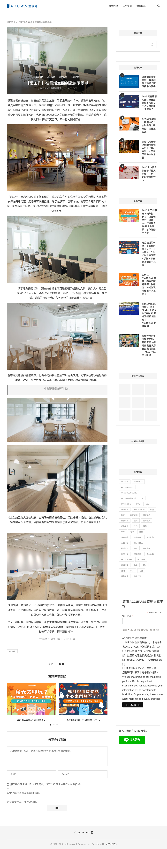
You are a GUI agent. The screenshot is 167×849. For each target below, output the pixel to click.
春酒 (132, 531)
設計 (141, 570)
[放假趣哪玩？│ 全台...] (137, 389)
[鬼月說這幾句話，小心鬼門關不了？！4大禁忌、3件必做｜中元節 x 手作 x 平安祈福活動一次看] (83, 699)
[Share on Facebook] (54, 664)
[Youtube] (87, 832)
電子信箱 (127, 615)
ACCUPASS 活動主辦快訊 (135, 638)
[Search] (158, 5)
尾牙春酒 (133, 515)
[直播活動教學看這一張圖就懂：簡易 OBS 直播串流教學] (129, 81)
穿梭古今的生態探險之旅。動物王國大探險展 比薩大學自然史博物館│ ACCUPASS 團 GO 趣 (149, 345)
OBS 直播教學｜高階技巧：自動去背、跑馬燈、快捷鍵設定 (149, 125)
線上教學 (137, 554)
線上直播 (141, 559)
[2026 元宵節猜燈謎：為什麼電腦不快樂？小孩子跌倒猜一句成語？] (129, 101)
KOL (147, 503)
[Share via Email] (63, 664)
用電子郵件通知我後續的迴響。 (24, 793)
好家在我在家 (139, 509)
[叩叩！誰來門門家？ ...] (124, 402)
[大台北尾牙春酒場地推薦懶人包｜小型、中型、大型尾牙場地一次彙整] (129, 146)
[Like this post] (52, 664)
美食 (135, 565)
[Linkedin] (83, 832)
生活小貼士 (138, 542)
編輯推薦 (141, 5)
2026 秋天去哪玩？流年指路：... (31, 719)
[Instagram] (79, 832)
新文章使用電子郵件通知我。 (23, 801)
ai (142, 498)
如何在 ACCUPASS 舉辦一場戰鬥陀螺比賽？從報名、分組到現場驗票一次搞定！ (149, 284)
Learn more (156, 694)
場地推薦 (12, 651)
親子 (132, 570)
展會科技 (124, 520)
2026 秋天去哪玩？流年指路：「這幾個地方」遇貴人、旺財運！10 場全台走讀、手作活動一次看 (149, 221)
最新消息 (113, 5)
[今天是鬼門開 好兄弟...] (151, 402)
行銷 (123, 570)
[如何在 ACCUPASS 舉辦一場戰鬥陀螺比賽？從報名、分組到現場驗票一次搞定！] (129, 279)
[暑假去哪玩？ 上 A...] (151, 415)
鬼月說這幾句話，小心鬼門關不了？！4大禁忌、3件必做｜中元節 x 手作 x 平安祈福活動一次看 (149, 253)
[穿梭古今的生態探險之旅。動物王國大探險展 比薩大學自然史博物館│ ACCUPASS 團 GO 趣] (129, 340)
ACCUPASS (138, 481)
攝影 (145, 526)
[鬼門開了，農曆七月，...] (151, 389)
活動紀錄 (150, 537)
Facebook (126, 503)
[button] (11, 704)
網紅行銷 (124, 554)
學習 (152, 509)
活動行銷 (124, 542)
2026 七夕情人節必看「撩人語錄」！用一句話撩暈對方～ (149, 174)
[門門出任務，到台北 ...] (137, 402)
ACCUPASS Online (129, 492)
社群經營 (124, 548)
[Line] (92, 832)
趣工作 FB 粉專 (66, 639)
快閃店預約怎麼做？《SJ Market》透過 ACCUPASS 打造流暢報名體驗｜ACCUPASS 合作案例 (149, 315)
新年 (123, 531)
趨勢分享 (124, 576)
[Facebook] (74, 832)
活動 (141, 531)
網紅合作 (146, 548)
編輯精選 (124, 565)
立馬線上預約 (47, 639)
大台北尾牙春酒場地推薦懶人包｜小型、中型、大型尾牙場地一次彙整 (149, 149)
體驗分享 (137, 576)
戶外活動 (124, 526)
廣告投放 (146, 520)
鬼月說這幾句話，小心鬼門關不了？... (83, 719)
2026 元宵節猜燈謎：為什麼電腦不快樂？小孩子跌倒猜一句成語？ (149, 103)
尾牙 (123, 515)
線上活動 (150, 554)
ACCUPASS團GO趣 (128, 498)
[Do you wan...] (124, 389)
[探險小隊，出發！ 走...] (124, 415)
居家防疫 (146, 515)
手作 (135, 526)
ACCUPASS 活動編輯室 (50, 88)
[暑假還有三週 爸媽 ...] (137, 415)
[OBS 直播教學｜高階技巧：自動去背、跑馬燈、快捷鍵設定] (129, 123)
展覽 (135, 520)
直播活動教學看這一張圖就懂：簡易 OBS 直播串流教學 (149, 81)
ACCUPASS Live (127, 487)
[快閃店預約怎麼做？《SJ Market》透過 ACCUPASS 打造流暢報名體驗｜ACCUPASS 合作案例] (129, 308)
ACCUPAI (124, 481)
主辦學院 (127, 5)
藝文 (145, 565)
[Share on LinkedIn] (57, 664)
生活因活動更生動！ (57, 388)
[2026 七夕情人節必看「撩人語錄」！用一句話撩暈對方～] (129, 172)
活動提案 (124, 537)
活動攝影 (137, 537)
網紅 (135, 548)
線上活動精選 (126, 559)
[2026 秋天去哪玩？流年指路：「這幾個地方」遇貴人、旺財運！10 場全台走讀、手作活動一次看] (31, 699)
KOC (138, 503)
